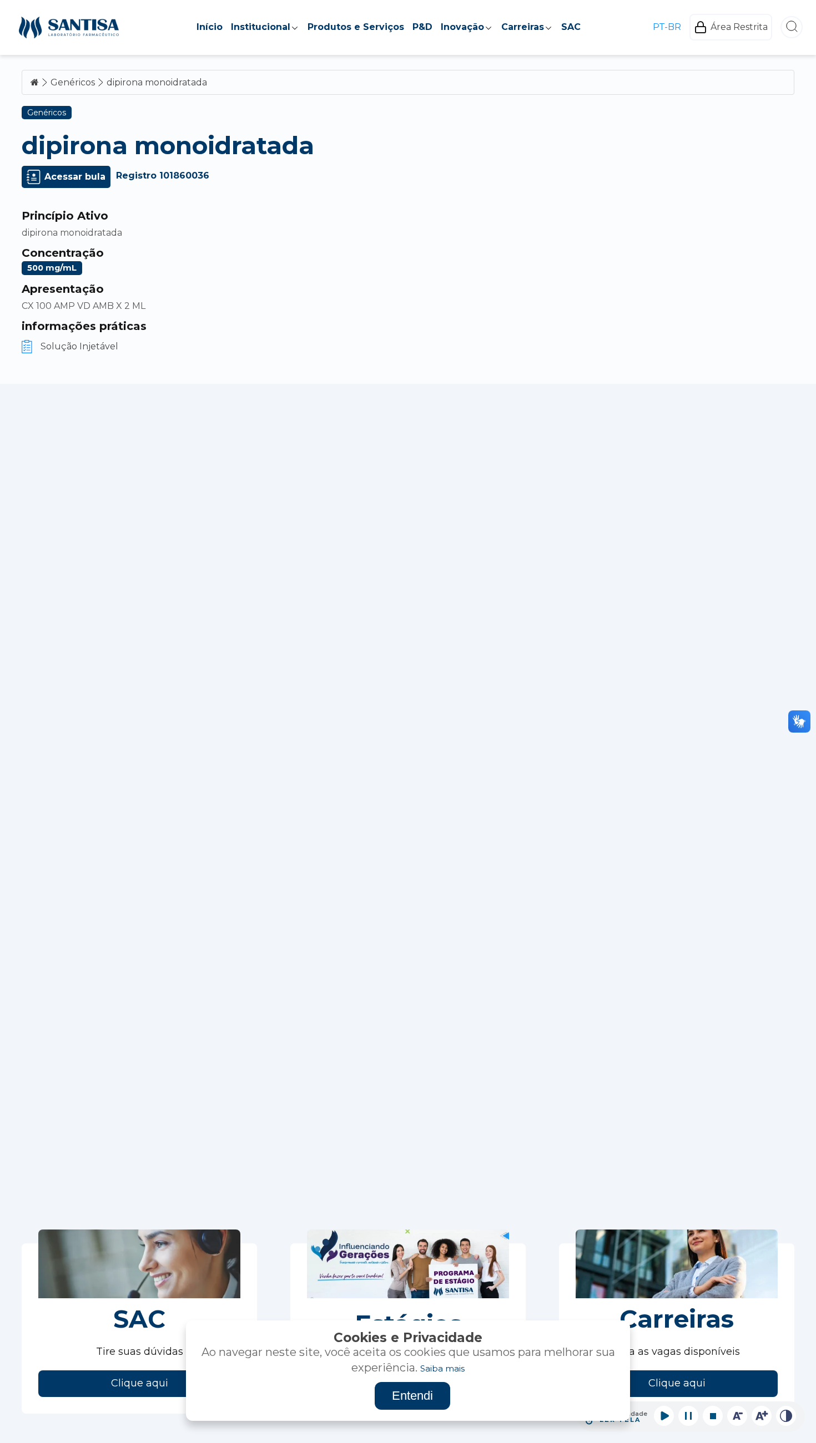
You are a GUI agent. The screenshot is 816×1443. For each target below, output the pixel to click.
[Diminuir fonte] (737, 1416)
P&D (422, 27)
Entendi (412, 1396)
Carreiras (522, 27)
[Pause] (688, 1416)
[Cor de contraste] (786, 1416)
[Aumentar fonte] (762, 1416)
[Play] (664, 1416)
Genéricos (73, 82)
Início (210, 27)
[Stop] (713, 1416)
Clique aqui (139, 1383)
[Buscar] (791, 27)
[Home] (68, 27)
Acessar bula (74, 176)
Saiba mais (442, 1368)
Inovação (462, 27)
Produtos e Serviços (356, 27)
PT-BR (667, 27)
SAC (571, 27)
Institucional (260, 27)
